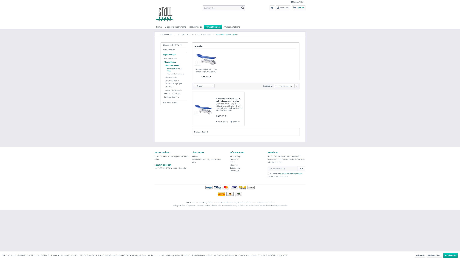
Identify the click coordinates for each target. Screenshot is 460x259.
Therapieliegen (170, 62)
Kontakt (195, 156)
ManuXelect (169, 87)
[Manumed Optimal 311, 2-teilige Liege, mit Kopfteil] (206, 58)
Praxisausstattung (170, 102)
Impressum (234, 171)
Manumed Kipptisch (172, 80)
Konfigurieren (450, 255)
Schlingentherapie (171, 97)
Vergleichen (223, 122)
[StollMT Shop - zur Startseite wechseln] (165, 14)
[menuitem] (224, 7)
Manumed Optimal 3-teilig (175, 74)
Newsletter (234, 159)
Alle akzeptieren (434, 255)
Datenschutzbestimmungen (291, 173)
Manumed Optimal (172, 65)
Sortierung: (268, 86)
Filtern (199, 86)
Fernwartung (235, 156)
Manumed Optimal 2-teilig (174, 70)
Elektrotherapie (170, 58)
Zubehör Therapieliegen (173, 90)
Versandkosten (227, 203)
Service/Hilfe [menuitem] (298, 2)
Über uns (233, 165)
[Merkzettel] (272, 7)
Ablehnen (420, 255)
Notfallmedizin (169, 50)
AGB (194, 162)
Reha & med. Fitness (172, 93)
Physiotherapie (169, 54)
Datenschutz (235, 168)
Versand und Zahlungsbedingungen (206, 159)
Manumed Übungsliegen (173, 84)
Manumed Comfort (171, 77)
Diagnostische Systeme (172, 45)
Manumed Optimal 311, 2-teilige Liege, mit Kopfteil (206, 70)
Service (233, 162)
